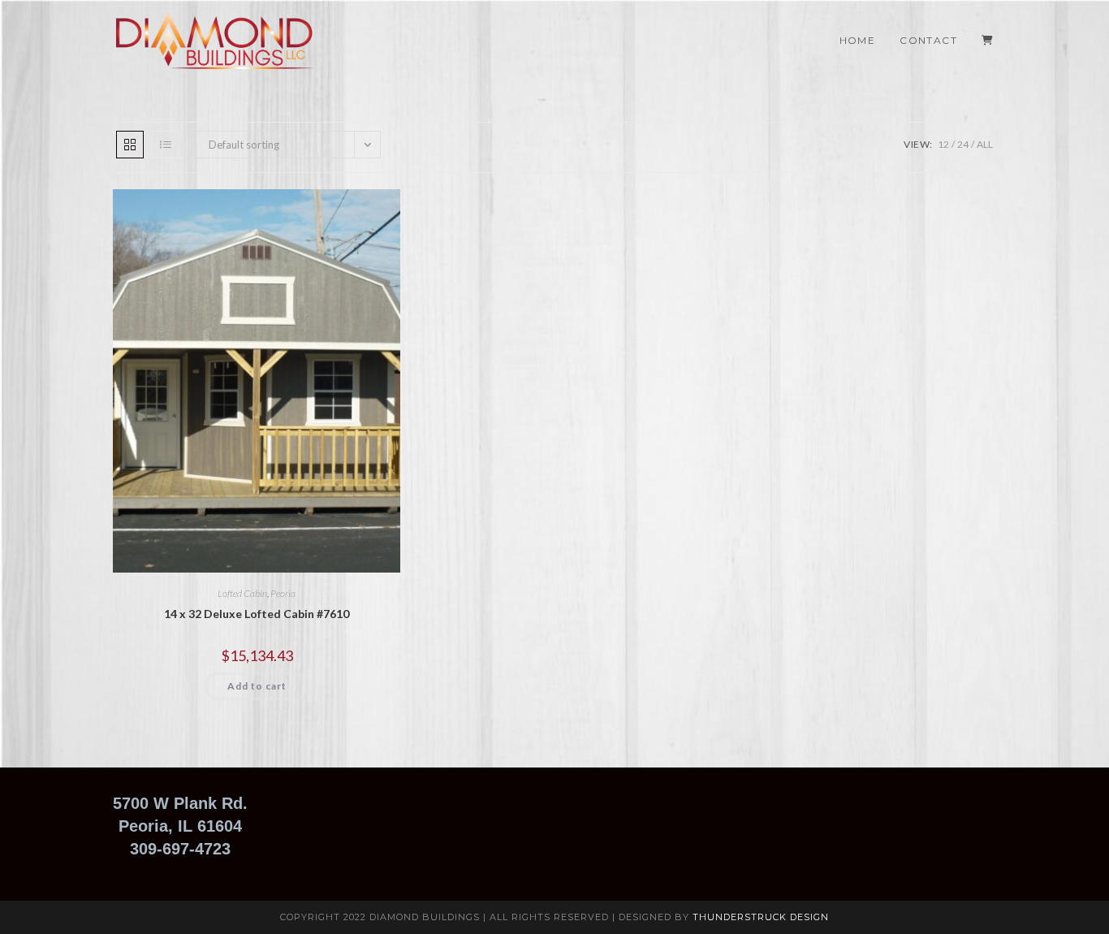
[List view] (165, 144)
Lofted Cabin (242, 593)
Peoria (283, 593)
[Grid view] (130, 144)
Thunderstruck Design (761, 917)
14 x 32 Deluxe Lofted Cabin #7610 (256, 614)
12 (943, 144)
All (985, 144)
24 (963, 144)
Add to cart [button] (257, 686)
